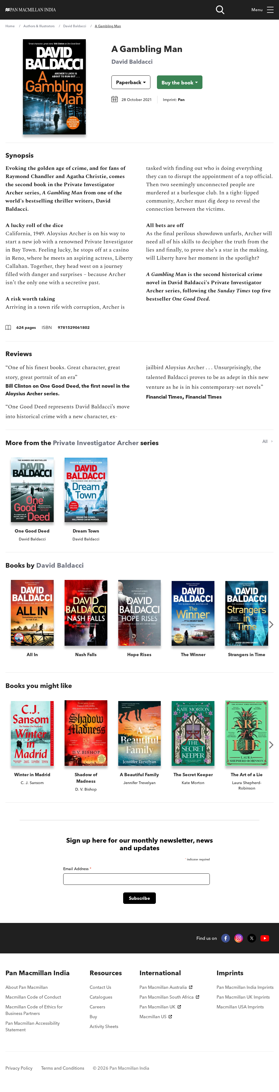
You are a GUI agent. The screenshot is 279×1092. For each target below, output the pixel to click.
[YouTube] (264, 938)
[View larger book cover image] (54, 86)
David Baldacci (74, 26)
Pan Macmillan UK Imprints (243, 997)
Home (10, 26)
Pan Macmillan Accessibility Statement (32, 1026)
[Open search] (220, 9)
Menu (257, 9)
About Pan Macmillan (26, 987)
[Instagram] (238, 938)
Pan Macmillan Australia (163, 987)
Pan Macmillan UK (157, 1007)
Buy (93, 1016)
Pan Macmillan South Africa (167, 997)
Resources (106, 973)
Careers (97, 1007)
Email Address (77, 868)
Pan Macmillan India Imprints (245, 987)
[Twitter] (251, 938)
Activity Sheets (104, 1026)
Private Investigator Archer (96, 443)
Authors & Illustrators (38, 26)
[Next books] (271, 624)
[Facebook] (225, 938)
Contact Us (100, 987)
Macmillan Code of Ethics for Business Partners (34, 1010)
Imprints (230, 973)
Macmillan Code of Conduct (33, 997)
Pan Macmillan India (37, 973)
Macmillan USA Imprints (240, 1007)
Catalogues (101, 997)
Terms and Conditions (62, 1068)
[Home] (30, 10)
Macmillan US (153, 1016)
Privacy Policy (18, 1068)
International (160, 973)
